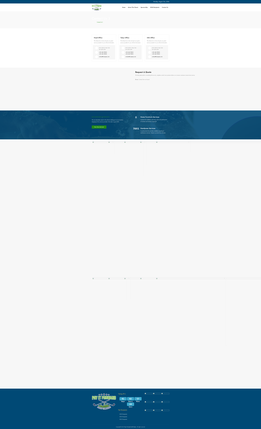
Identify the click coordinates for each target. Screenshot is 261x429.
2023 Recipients (123, 419)
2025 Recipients (123, 414)
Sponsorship (144, 7)
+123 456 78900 (103, 52)
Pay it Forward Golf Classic (130, 427)
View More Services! (99, 127)
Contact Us (165, 7)
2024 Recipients (123, 417)
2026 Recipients (154, 7)
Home (123, 7)
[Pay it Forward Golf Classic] (97, 7)
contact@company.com (104, 56)
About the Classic (133, 7)
